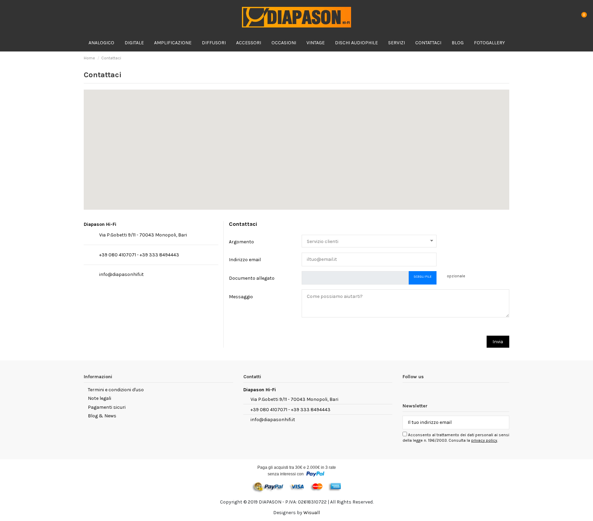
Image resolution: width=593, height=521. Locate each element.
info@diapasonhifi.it (121, 274)
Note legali (99, 398)
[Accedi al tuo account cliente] (567, 17)
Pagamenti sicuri (107, 407)
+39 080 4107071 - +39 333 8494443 (139, 255)
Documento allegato (252, 278)
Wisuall (311, 513)
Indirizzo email (245, 260)
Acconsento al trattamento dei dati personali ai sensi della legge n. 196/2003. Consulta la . (456, 437)
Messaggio (241, 297)
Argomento (241, 242)
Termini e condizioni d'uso (116, 390)
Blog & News (102, 416)
